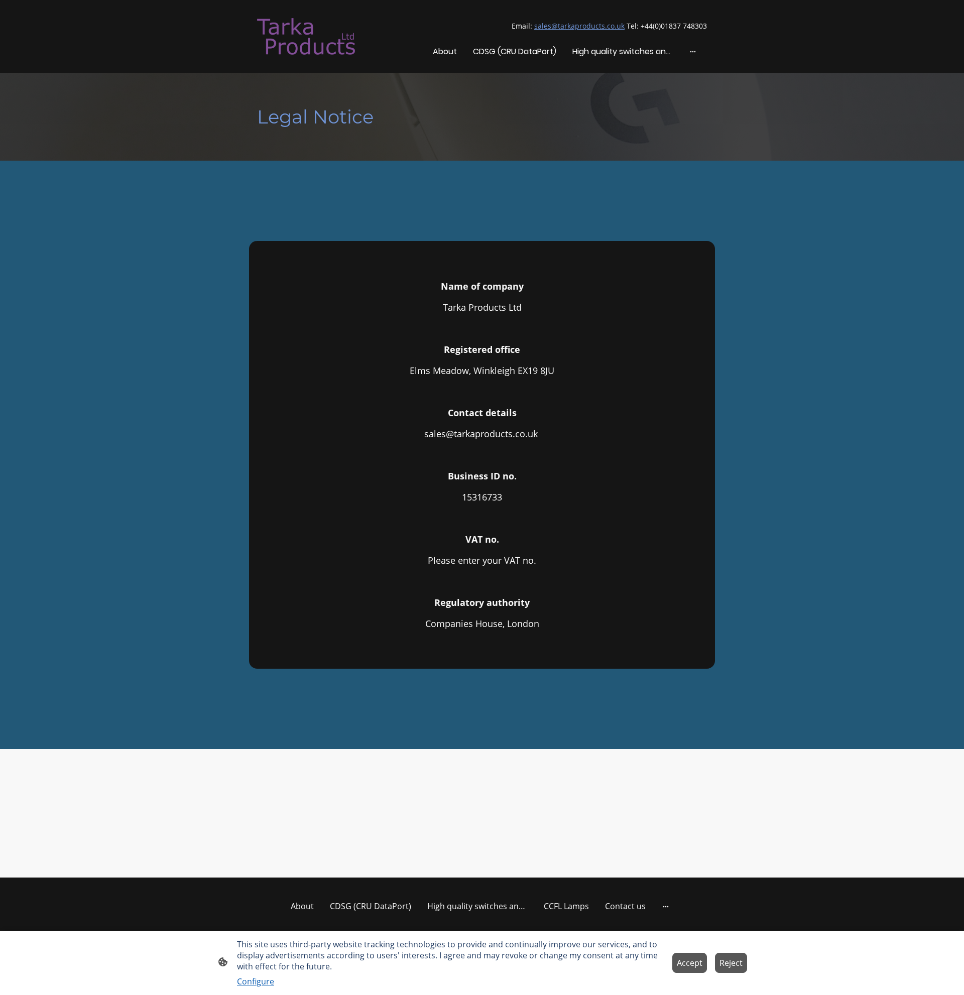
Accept (689, 962)
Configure (255, 981)
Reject (731, 962)
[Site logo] (306, 36)
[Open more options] (693, 51)
